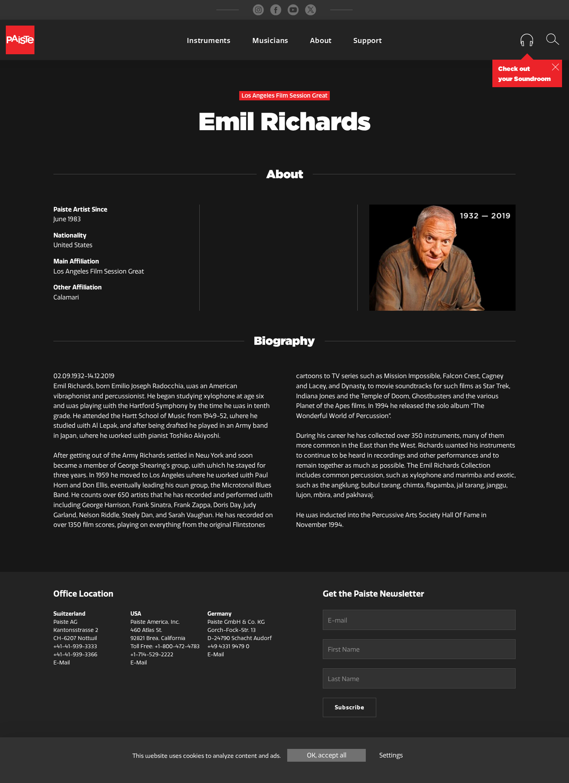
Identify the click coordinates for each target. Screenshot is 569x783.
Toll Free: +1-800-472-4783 (165, 646)
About (321, 40)
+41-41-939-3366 (75, 654)
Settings (391, 755)
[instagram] (258, 10)
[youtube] (293, 10)
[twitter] (310, 10)
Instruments (209, 40)
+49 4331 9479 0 (228, 646)
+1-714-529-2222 (151, 654)
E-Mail (61, 662)
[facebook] (275, 10)
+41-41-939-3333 (75, 646)
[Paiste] (20, 40)
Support (367, 40)
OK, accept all (326, 755)
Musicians (270, 40)
